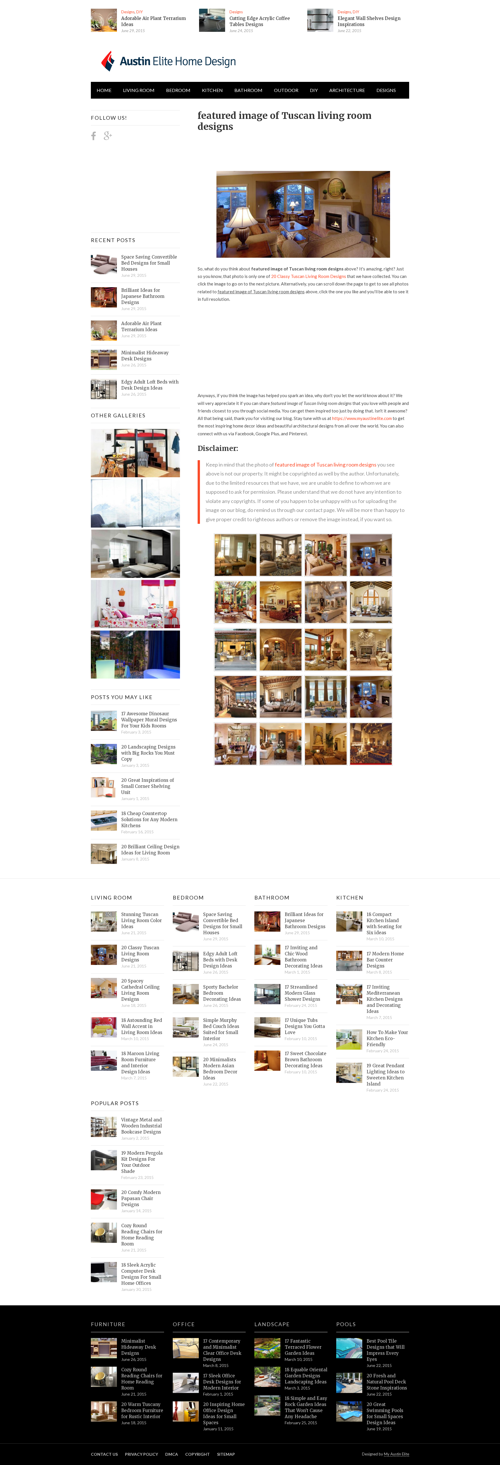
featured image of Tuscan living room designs (325, 464)
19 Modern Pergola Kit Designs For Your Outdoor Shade (142, 1162)
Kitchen (212, 90)
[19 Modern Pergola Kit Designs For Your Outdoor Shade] (104, 1160)
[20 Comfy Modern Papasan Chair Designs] (104, 1199)
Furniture (108, 1324)
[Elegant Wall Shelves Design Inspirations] (320, 20)
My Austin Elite (396, 1454)
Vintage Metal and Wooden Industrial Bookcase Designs (141, 1126)
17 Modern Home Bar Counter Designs (385, 960)
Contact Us (104, 1454)
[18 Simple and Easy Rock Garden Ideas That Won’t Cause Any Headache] (267, 1405)
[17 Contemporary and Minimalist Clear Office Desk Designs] (186, 1348)
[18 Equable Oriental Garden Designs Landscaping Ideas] (267, 1377)
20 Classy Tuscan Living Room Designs (308, 276)
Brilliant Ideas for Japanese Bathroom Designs (142, 296)
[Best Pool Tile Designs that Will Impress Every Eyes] (349, 1348)
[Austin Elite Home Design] (167, 60)
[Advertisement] (303, 148)
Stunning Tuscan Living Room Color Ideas (141, 920)
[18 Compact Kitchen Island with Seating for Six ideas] (349, 921)
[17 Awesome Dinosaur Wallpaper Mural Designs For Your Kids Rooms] (104, 721)
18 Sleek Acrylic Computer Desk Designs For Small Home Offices (141, 1274)
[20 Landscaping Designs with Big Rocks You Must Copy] (104, 754)
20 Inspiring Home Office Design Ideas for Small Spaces (224, 1413)
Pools (346, 1324)
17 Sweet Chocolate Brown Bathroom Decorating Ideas (305, 1059)
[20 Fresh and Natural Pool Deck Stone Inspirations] (349, 1383)
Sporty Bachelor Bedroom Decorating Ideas (222, 993)
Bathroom (248, 90)
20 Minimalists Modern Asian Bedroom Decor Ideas (220, 1069)
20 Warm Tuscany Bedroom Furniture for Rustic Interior (142, 1410)
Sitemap (226, 1454)
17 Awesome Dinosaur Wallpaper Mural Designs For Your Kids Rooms (149, 720)
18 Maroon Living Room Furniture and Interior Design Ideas (140, 1063)
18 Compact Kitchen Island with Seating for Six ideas (384, 923)
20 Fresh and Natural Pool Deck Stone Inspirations (387, 1382)
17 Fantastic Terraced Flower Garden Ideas (303, 1347)
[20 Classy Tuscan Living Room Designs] (104, 955)
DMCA (171, 1454)
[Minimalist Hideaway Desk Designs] (104, 360)
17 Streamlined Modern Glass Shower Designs (302, 993)
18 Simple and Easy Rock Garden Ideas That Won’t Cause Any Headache (306, 1407)
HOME (104, 90)
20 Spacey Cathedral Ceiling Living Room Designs (140, 990)
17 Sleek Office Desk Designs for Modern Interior (222, 1382)
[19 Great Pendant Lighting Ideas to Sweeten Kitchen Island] (349, 1073)
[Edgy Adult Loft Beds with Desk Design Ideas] (104, 389)
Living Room (111, 897)
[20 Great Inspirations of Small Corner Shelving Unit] (104, 787)
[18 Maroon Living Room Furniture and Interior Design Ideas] (104, 1061)
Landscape (272, 1324)
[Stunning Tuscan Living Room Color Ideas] (104, 921)
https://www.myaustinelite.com (362, 418)
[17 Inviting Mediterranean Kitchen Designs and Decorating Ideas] (349, 994)
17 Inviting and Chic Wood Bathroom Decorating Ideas (304, 957)
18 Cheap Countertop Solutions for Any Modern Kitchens (149, 819)
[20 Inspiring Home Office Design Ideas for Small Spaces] (186, 1411)
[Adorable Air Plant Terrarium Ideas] (104, 20)
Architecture (347, 90)
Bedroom (178, 90)
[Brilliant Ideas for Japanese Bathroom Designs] (104, 297)
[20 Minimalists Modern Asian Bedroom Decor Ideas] (186, 1067)
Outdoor (286, 90)
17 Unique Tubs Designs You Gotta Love (305, 1026)
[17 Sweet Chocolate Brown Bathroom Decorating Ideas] (267, 1061)
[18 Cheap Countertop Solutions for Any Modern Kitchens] (104, 820)
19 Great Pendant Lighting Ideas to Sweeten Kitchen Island (386, 1075)
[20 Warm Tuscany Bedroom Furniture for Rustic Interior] (104, 1411)
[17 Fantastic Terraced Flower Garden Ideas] (267, 1348)
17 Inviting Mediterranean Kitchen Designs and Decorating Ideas (385, 999)
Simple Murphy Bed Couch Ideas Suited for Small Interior (221, 1029)
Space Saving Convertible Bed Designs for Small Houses (149, 263)
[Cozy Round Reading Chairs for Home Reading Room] (104, 1233)
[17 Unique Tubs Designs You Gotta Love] (267, 1027)
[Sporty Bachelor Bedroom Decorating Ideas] (186, 994)
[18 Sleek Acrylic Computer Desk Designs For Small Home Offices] (104, 1272)
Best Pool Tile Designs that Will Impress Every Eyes (386, 1350)
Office (184, 1324)
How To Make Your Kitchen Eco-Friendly (387, 1038)
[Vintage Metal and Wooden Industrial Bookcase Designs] (104, 1127)
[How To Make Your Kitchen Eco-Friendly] (349, 1039)
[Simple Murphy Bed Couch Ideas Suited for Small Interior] (186, 1027)
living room (139, 90)
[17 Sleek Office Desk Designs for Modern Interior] (186, 1383)
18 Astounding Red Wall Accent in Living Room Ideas (141, 1026)
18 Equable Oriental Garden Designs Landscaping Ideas (306, 1376)
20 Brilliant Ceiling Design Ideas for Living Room (150, 850)
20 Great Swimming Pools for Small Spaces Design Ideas (385, 1413)
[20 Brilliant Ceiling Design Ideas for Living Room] (104, 854)
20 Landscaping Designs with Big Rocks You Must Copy (148, 753)
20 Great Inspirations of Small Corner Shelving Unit (147, 786)
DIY (139, 12)
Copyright (197, 1454)
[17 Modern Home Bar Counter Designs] (349, 961)
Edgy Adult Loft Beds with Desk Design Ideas (150, 385)
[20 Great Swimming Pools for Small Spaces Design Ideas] (349, 1411)
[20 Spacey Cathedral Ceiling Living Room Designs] (104, 988)
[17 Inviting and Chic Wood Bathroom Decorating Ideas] (267, 955)
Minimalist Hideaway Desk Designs (145, 356)
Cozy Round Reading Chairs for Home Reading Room (141, 1235)
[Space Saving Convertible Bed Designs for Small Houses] (104, 264)
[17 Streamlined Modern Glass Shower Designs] (267, 994)
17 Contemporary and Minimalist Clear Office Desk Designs (222, 1350)
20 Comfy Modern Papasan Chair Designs (141, 1198)
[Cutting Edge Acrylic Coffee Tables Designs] (212, 20)
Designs (128, 12)
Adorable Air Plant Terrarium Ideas (141, 326)
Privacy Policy (141, 1454)
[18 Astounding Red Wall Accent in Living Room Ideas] (104, 1027)
